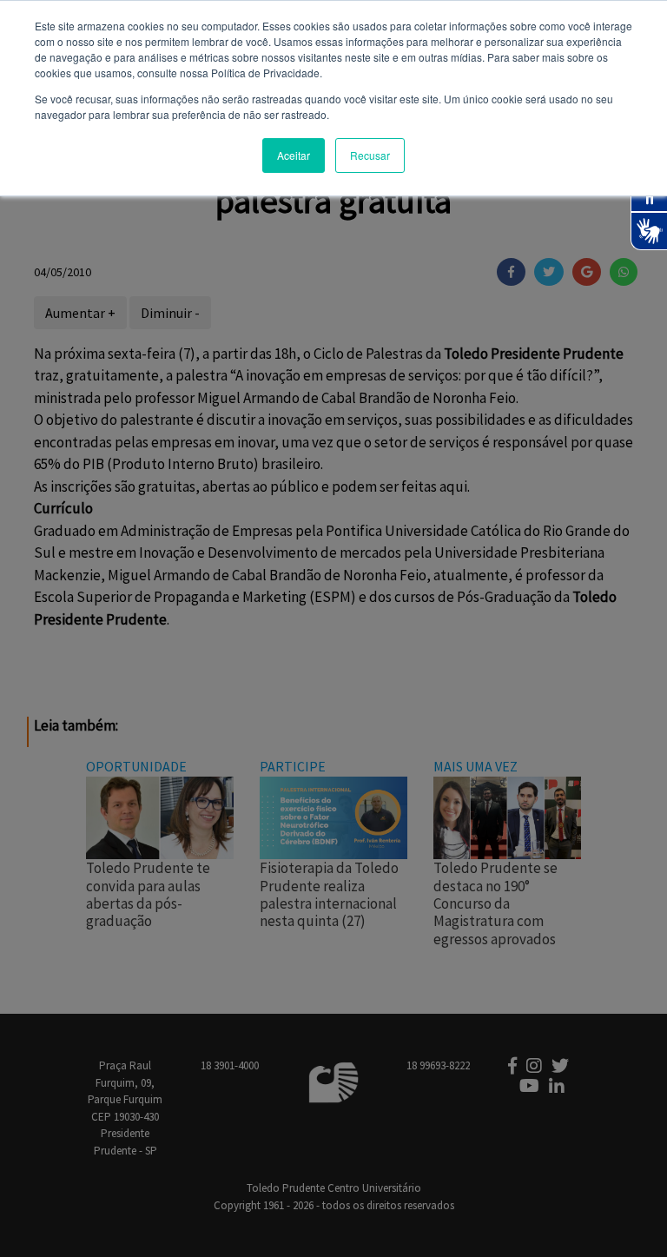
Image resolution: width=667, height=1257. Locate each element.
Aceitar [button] (293, 155)
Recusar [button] (370, 155)
